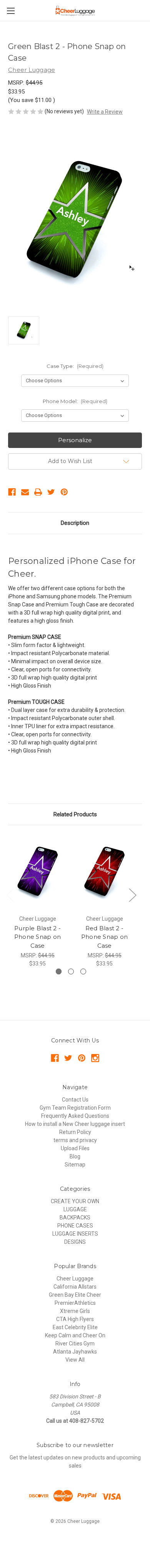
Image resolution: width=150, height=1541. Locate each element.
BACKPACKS (75, 1217)
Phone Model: (75, 401)
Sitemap (75, 1164)
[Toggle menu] (10, 10)
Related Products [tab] (75, 814)
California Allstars (75, 1287)
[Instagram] (95, 1058)
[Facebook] (12, 492)
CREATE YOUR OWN (75, 1201)
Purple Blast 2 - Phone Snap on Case (37, 937)
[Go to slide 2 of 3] (71, 971)
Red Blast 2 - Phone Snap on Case (104, 937)
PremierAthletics (75, 1303)
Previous (10, 895)
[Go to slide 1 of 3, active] (59, 971)
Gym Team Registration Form (75, 1108)
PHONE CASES (75, 1226)
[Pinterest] (64, 492)
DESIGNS (75, 1242)
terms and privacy (75, 1140)
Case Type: (75, 366)
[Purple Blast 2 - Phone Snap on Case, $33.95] (37, 871)
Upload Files (75, 1148)
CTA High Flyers (75, 1319)
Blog (75, 1156)
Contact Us (75, 1100)
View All (75, 1360)
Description (75, 522)
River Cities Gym (75, 1343)
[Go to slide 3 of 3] (83, 971)
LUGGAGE (75, 1209)
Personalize (75, 440)
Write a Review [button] (105, 112)
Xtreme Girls (75, 1311)
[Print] (38, 492)
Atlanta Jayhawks (75, 1352)
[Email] (25, 492)
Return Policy (75, 1132)
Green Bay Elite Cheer (75, 1295)
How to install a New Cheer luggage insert (75, 1124)
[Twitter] (51, 492)
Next (132, 895)
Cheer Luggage (75, 1278)
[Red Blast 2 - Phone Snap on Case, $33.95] (104, 871)
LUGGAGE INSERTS (75, 1234)
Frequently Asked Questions (75, 1116)
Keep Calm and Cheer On (75, 1335)
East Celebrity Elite (75, 1327)
